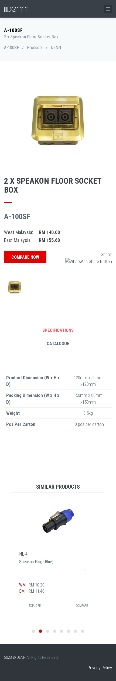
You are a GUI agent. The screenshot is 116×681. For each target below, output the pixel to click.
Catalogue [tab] (58, 343)
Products (35, 47)
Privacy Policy (100, 667)
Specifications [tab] (58, 330)
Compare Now (25, 257)
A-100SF (11, 47)
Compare (82, 606)
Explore (35, 606)
